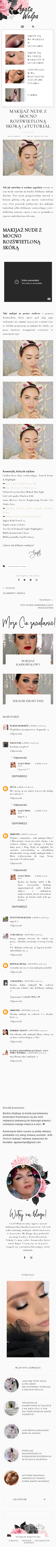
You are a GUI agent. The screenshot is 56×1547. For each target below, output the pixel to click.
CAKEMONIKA (29, 996)
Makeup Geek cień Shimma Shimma (23, 516)
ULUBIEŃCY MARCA (14, 593)
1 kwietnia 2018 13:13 (33, 935)
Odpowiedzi (20, 757)
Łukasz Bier (16, 743)
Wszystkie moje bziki (20, 917)
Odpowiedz (16, 733)
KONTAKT (29, 1543)
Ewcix (13, 787)
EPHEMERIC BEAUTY (19, 1030)
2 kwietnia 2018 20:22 (38, 1030)
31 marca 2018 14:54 (40, 917)
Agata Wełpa (24, 764)
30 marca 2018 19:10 (30, 743)
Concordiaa (16, 935)
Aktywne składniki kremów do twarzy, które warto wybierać (36, 1478)
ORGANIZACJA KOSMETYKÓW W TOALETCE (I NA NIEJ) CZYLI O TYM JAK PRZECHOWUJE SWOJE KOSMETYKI (36, 1408)
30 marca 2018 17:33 (37, 726)
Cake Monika (16, 981)
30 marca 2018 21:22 (25, 787)
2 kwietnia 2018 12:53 (29, 1010)
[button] (13, 25)
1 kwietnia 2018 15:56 (36, 964)
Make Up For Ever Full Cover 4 (21, 487)
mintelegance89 (18, 964)
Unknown (15, 834)
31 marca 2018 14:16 (28, 834)
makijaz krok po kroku (17, 566)
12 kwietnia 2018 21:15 (36, 1053)
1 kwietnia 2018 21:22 (33, 981)
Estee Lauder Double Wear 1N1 (20, 483)
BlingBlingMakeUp (19, 726)
